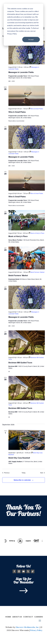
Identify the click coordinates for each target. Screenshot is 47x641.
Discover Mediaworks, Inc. (27, 627)
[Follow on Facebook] (14, 571)
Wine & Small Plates (17, 112)
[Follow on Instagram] (19, 571)
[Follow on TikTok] (32, 571)
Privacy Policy (36, 630)
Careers (38, 616)
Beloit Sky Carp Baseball (19, 457)
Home (8, 616)
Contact (28, 616)
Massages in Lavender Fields (21, 72)
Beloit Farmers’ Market (18, 275)
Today (23, 473)
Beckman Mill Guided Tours (20, 362)
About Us (17, 616)
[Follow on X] (28, 571)
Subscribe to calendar (22, 480)
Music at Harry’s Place (18, 236)
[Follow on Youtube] (23, 571)
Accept (31, 39)
